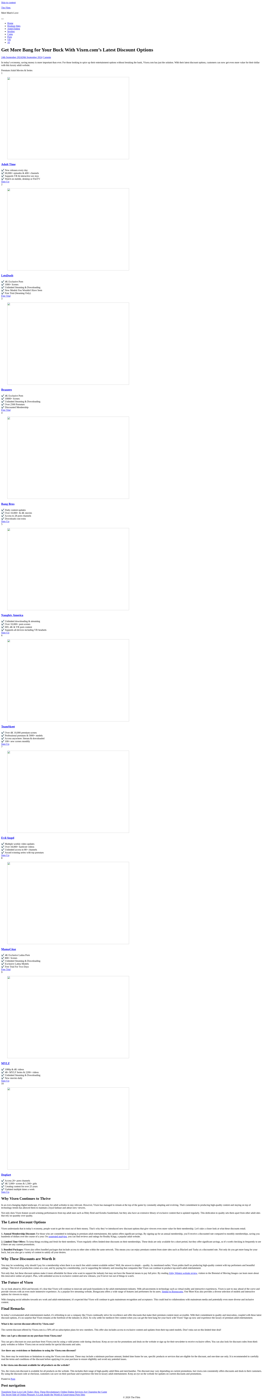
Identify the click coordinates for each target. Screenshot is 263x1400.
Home (10, 23)
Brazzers (6, 389)
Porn (9, 37)
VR (9, 39)
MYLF (5, 1063)
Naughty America (12, 615)
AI (8, 42)
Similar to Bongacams (172, 1291)
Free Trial (6, 296)
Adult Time (8, 164)
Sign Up (5, 181)
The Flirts (6, 7)
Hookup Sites (13, 26)
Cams (10, 34)
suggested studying (58, 1236)
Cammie (47, 57)
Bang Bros (7, 504)
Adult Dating (13, 28)
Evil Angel (7, 837)
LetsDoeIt (7, 275)
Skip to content (8, 2)
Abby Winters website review (183, 1273)
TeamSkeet (8, 726)
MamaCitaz (8, 949)
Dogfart (6, 1174)
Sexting (11, 31)
